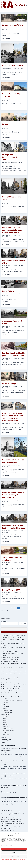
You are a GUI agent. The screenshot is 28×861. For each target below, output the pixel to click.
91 (7, 610)
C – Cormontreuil (5, 702)
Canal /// (22, 816)
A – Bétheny (4, 698)
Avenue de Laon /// (5, 816)
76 (2, 610)
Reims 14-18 (4, 742)
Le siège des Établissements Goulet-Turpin (12, 157)
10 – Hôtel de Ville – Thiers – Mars (10, 661)
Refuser (14, 852)
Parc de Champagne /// (14, 830)
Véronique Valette (7, 27)
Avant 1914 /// (18, 814)
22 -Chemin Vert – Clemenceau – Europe (11, 696)
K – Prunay (3, 718)
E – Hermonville (5, 706)
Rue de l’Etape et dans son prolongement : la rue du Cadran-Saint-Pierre (13, 230)
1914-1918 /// (7, 810)
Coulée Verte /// (12, 819)
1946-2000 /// (6, 814)
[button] (26, 834)
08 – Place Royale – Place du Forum (10, 657)
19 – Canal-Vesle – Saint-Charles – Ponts (11, 687)
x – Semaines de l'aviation (7, 730)
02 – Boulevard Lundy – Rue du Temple (11, 637)
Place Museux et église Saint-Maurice (16, 797)
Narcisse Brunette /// (5, 830)
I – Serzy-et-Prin (5, 714)
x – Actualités (4, 720)
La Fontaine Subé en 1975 (12, 66)
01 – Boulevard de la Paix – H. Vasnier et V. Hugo (13, 635)
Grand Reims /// (21, 823)
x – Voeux (3, 732)
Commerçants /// (5, 819)
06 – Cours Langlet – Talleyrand (9, 651)
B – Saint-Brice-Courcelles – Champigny (11, 700)
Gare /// (10, 821)
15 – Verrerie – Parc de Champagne (10, 677)
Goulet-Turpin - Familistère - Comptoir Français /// (9, 823)
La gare (5, 124)
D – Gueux (3, 704)
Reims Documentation (6, 739)
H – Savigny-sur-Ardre (6, 712)
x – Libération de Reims (7, 728)
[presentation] (14, 18)
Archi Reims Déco (5, 741)
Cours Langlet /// (18, 819)
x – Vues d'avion (5, 734)
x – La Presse (4, 726)
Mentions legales (5, 618)
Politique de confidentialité (14, 859)
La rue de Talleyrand (10, 384)
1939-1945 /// (16, 811)
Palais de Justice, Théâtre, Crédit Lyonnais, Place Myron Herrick (13, 494)
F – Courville (4, 708)
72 (11, 608)
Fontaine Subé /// (4, 821)
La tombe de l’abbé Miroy (12, 25)
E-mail (2, 626)
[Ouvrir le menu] (26, 6)
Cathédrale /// (4, 817)
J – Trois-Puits (4, 716)
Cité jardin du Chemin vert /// (13, 817)
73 (15, 608)
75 (22, 608)
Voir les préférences (14, 856)
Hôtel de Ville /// (5, 825)
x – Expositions (4, 724)
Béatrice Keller (7, 99)
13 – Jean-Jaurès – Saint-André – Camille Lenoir (13, 671)
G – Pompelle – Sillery (6, 710)
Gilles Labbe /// (17, 821)
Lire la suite (6, 38)
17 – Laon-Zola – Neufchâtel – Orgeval (11, 683)
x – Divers (3, 722)
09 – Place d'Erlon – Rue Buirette (9, 659)
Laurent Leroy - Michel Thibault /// (10, 827)
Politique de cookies (5, 859)
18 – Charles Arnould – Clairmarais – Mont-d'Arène (14, 685)
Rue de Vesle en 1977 (11, 590)
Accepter (14, 849)
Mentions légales (23, 859)
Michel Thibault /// (5, 828)
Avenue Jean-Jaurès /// (15, 816)
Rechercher (4, 621)
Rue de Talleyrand (9, 291)
